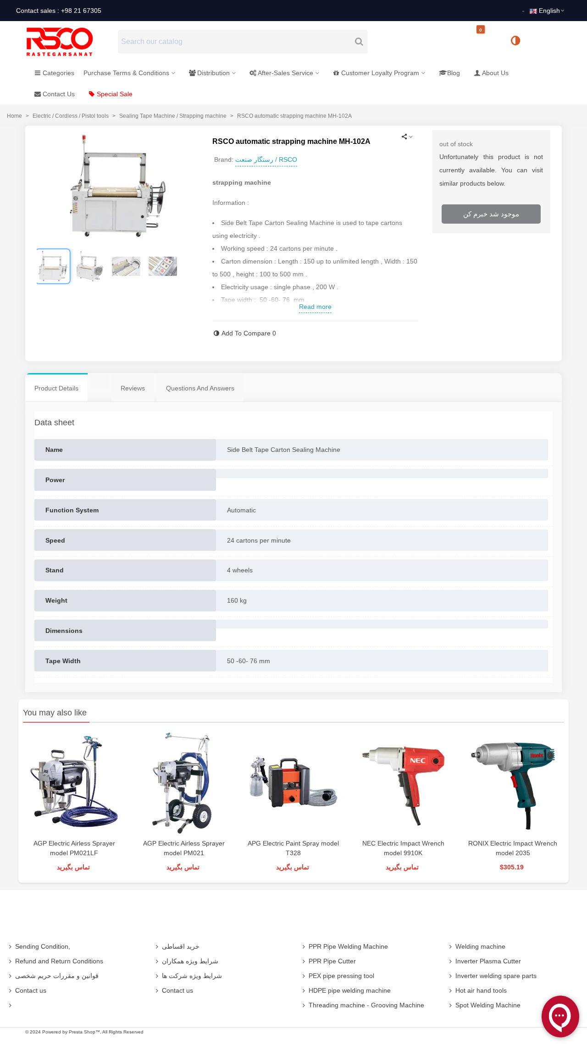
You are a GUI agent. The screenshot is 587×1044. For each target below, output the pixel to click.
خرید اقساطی (180, 946)
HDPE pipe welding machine (350, 990)
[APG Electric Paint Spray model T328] (293, 783)
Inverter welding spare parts (496, 975)
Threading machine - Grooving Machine (366, 1005)
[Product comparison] (519, 41)
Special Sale (115, 94)
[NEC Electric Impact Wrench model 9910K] (403, 783)
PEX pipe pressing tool (341, 975)
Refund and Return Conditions (59, 961)
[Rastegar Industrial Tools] (69, 42)
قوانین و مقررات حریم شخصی (57, 975)
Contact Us (59, 94)
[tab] (99, 381)
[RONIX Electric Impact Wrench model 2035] (513, 783)
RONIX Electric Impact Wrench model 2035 (512, 848)
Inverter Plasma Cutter (488, 961)
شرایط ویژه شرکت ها (192, 975)
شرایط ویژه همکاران (190, 961)
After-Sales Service (285, 73)
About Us (495, 73)
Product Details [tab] (56, 388)
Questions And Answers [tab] (200, 388)
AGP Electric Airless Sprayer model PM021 (184, 848)
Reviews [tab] (133, 388)
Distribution (213, 73)
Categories (58, 73)
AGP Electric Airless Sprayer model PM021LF (74, 848)
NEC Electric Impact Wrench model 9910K (403, 848)
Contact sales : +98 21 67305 (58, 10)
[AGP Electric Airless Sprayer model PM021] (184, 783)
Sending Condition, (42, 946)
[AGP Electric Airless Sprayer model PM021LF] (74, 783)
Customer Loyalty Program (380, 73)
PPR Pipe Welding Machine (348, 946)
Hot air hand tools (481, 990)
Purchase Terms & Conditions (126, 73)
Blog (453, 73)
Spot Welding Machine (488, 1005)
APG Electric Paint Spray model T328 (293, 848)
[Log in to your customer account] (546, 41)
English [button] (549, 10)
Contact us (30, 990)
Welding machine (480, 946)
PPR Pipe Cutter (332, 961)
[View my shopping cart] (488, 42)
